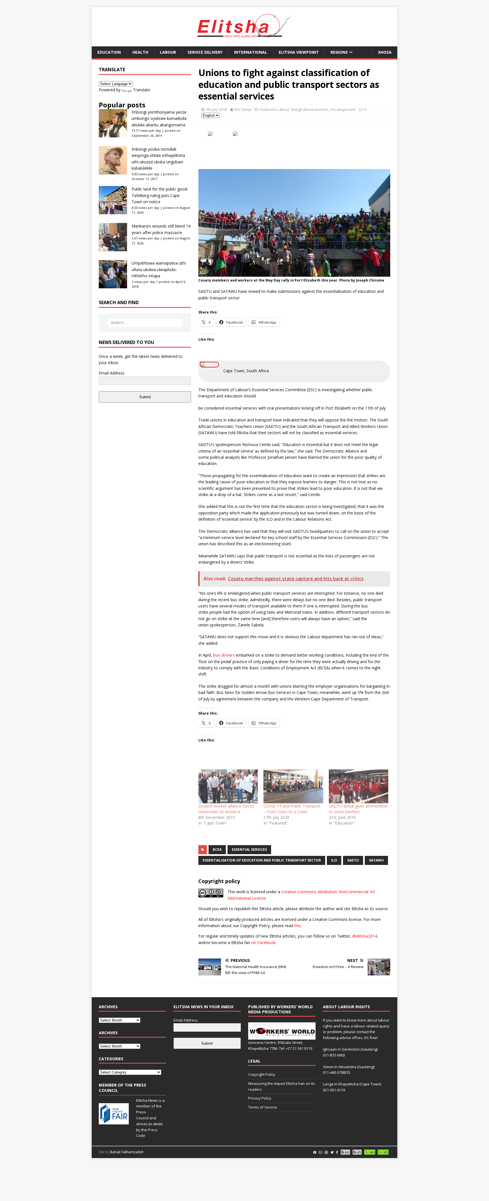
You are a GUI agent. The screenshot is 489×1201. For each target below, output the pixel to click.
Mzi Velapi (243, 109)
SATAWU (376, 860)
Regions (339, 52)
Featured (268, 109)
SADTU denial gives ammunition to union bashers (358, 808)
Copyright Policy (261, 1074)
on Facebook (263, 942)
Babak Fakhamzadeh (126, 1152)
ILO (334, 860)
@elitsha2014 (364, 936)
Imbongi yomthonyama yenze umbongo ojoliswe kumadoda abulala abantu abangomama (159, 118)
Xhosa (385, 52)
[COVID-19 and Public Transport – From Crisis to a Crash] (293, 786)
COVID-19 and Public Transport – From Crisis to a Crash (292, 808)
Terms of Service (262, 1107)
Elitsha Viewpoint (299, 52)
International (250, 52)
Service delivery (205, 52)
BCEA (217, 849)
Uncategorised (342, 109)
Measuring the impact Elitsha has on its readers (281, 1086)
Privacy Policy (259, 1098)
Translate (141, 89)
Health (140, 52)
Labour (168, 52)
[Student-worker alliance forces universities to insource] (228, 786)
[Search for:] (144, 323)
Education (109, 52)
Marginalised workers (310, 109)
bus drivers (224, 655)
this (297, 925)
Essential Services (249, 849)
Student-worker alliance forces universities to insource (226, 808)
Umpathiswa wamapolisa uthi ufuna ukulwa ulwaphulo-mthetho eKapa (159, 269)
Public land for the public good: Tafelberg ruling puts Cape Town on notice (160, 195)
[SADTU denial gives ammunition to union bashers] (358, 786)
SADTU (353, 860)
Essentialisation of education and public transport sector (262, 860)
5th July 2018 (216, 109)
